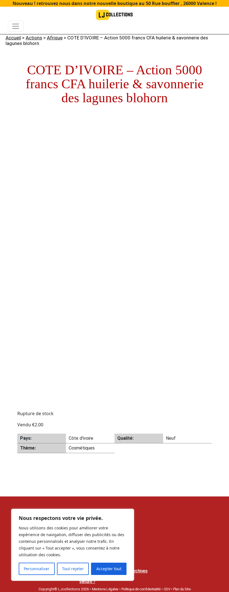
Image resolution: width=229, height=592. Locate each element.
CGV (167, 589)
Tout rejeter (73, 568)
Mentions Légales (105, 589)
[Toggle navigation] (15, 26)
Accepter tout (108, 568)
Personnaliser (36, 568)
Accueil (13, 38)
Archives (139, 571)
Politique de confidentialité (141, 589)
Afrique (55, 38)
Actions (34, 38)
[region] (72, 545)
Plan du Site (181, 589)
